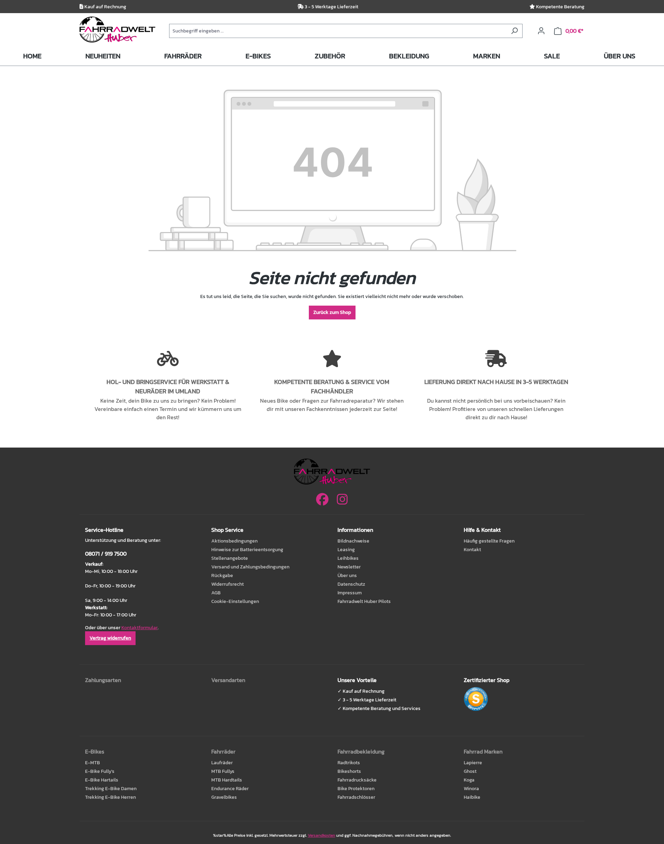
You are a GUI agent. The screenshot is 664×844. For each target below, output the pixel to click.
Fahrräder (223, 751)
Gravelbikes (224, 797)
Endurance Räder (230, 788)
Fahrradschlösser (356, 797)
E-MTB (92, 762)
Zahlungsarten (103, 680)
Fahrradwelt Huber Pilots (364, 601)
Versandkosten (321, 835)
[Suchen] (514, 31)
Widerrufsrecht (227, 584)
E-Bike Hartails (101, 780)
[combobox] (338, 31)
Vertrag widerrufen (110, 638)
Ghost (470, 771)
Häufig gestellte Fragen (489, 541)
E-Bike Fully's (99, 771)
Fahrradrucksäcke (357, 780)
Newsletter (349, 566)
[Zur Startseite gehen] (117, 29)
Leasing (346, 549)
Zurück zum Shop (332, 312)
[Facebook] (322, 499)
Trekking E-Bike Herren (110, 797)
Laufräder (222, 762)
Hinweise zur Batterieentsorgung (247, 549)
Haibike (472, 797)
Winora (471, 788)
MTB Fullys (222, 771)
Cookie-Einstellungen (235, 601)
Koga (469, 780)
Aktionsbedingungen (234, 541)
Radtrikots (349, 762)
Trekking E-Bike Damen (111, 788)
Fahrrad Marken (483, 751)
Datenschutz (351, 584)
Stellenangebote (229, 558)
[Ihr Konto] (541, 31)
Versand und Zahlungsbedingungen (250, 566)
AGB (216, 592)
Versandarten (228, 680)
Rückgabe (222, 575)
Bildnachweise (353, 541)
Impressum (350, 592)
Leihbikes (348, 558)
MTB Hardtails (226, 780)
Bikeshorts (349, 771)
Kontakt (472, 549)
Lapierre (473, 762)
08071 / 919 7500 (106, 553)
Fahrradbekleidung (361, 751)
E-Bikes (94, 751)
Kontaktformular (139, 627)
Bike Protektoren (356, 788)
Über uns (347, 575)
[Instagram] (342, 499)
